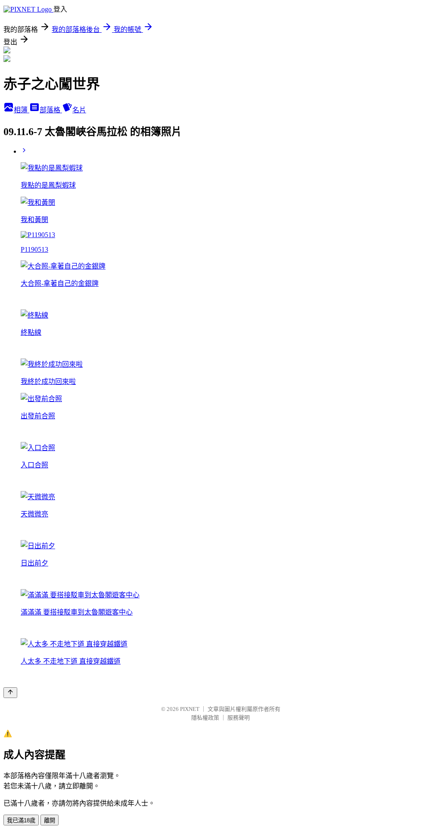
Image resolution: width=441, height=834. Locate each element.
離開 (49, 820)
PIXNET (189, 709)
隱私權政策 (205, 717)
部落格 (51, 110)
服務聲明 (238, 717)
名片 (79, 110)
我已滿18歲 (21, 820)
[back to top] (10, 692)
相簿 (21, 110)
